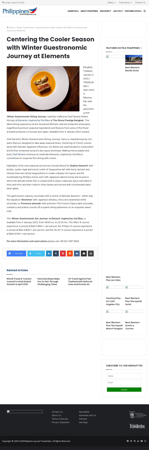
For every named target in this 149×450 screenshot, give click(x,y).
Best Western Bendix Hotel (132, 69)
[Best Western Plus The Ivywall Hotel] (133, 290)
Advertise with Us (87, 415)
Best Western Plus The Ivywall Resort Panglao (114, 325)
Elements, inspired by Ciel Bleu (34, 120)
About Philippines (89, 11)
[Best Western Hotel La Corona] (133, 315)
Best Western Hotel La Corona (132, 325)
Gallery (111, 2)
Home (11, 27)
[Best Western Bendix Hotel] (133, 60)
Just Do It (118, 11)
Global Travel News (25, 27)
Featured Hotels (133, 11)
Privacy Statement (60, 422)
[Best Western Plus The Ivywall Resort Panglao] (114, 315)
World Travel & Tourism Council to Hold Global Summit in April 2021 (19, 281)
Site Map (83, 422)
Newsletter (84, 412)
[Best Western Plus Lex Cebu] (114, 164)
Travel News (124, 2)
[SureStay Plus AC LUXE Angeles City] (114, 290)
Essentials (73, 11)
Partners (83, 419)
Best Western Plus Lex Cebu (113, 279)
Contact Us (140, 2)
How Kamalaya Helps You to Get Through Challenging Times (48, 281)
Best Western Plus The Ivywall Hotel (133, 301)
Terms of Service (60, 419)
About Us (56, 415)
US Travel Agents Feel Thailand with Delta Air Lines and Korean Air (80, 281)
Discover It (105, 11)
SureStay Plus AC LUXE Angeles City (113, 301)
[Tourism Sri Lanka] (20, 11)
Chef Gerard (18, 154)
